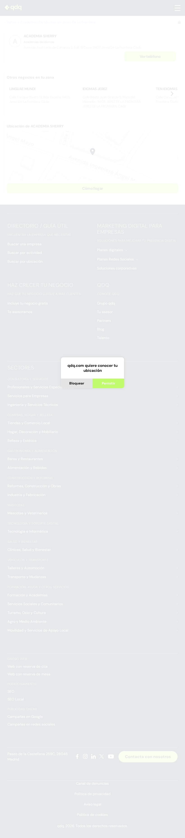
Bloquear (76, 383)
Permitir (108, 383)
